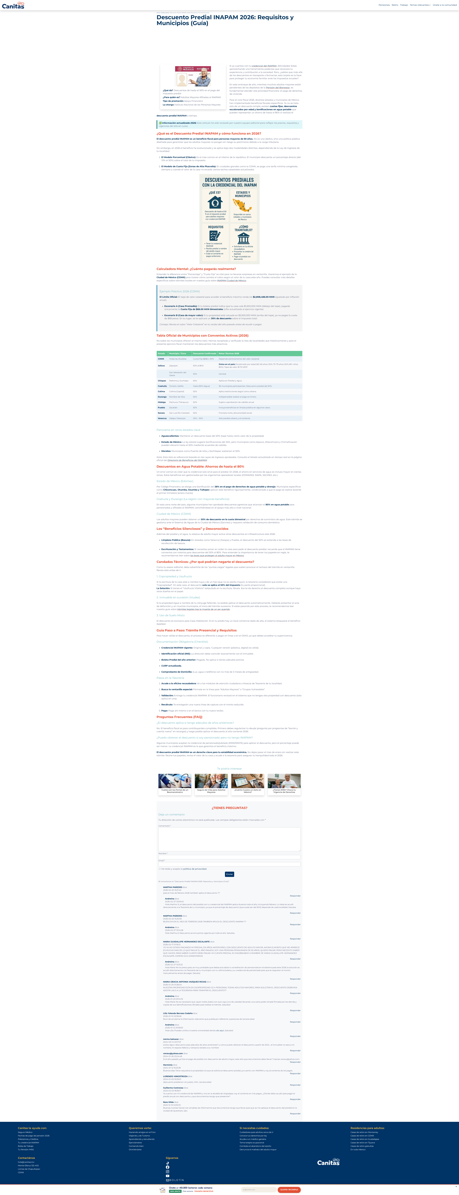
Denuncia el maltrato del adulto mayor (258, 1149)
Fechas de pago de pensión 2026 (33, 1136)
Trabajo (404, 5)
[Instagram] (238, 1171)
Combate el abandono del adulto (255, 1146)
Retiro (395, 5)
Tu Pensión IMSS (26, 1149)
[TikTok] (238, 1163)
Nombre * (163, 853)
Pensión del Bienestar (278, 87)
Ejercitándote (135, 1143)
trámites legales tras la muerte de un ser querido (203, 609)
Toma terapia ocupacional (252, 1143)
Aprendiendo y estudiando (142, 1139)
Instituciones (165, 12)
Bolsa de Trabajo (25, 1146)
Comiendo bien (136, 1146)
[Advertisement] (229, 44)
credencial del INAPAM (264, 66)
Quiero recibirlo (289, 1189)
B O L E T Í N (176, 1180)
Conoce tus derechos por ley (253, 1136)
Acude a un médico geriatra (253, 1139)
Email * (161, 860)
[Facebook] (238, 1167)
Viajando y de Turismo (139, 1136)
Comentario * (164, 826)
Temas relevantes (419, 5)
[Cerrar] (456, 1186)
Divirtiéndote (135, 1149)
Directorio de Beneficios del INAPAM (187, 460)
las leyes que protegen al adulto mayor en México (217, 555)
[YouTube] (238, 1176)
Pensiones (384, 5)
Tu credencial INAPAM (28, 1143)
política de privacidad (194, 869)
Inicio (158, 12)
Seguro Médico (25, 1132)
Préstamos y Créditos (28, 1139)
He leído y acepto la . (184, 869)
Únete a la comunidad (445, 5)
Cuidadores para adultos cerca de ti (256, 1132)
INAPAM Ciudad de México (231, 280)
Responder (295, 896)
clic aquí (220, 1030)
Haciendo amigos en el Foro (142, 1132)
